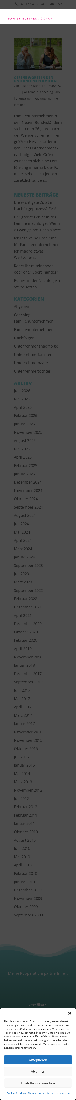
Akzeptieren (38, 1060)
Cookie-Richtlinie (16, 1093)
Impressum (63, 1093)
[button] (70, 1013)
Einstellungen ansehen (38, 1083)
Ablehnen (38, 1071)
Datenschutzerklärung (41, 1093)
